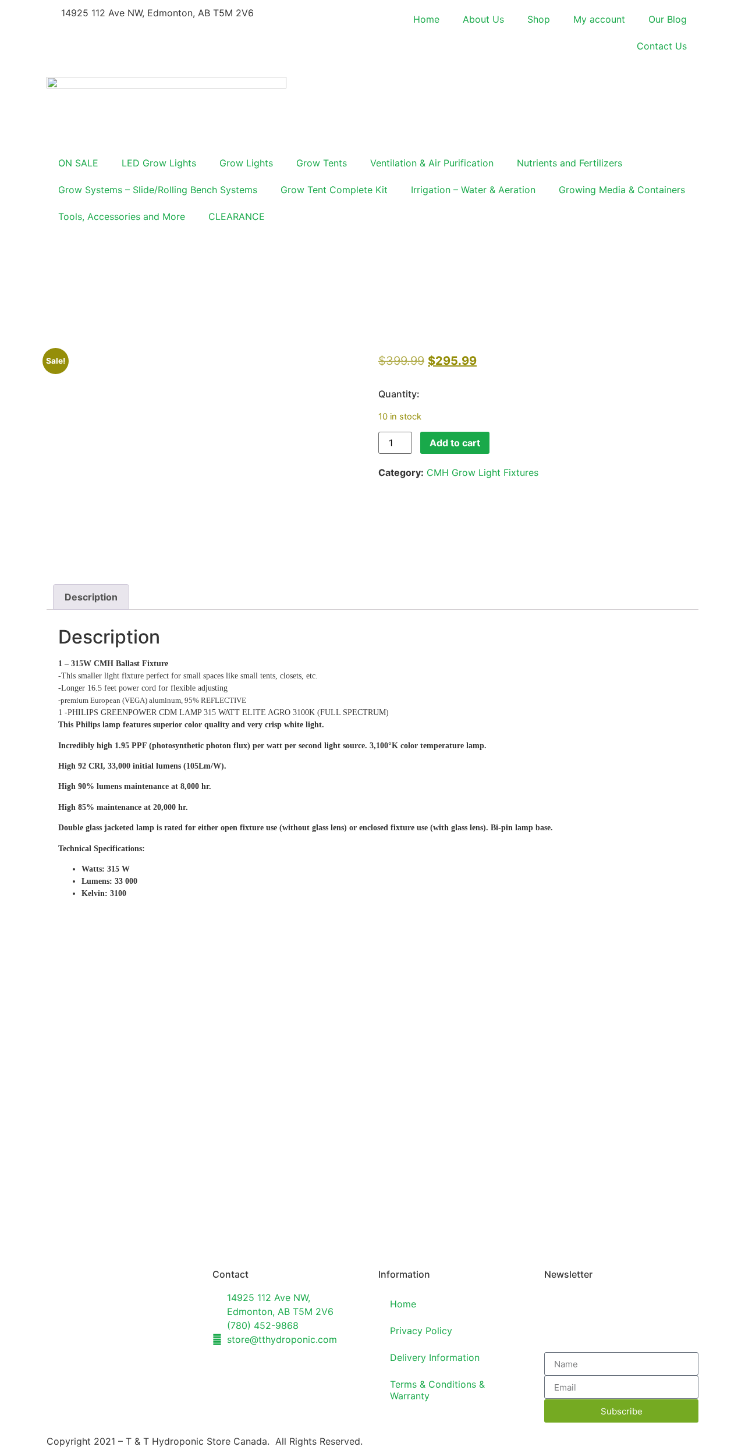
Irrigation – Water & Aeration (473, 189)
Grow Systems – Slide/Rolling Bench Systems (157, 189)
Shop (538, 19)
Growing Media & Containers (622, 189)
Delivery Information (435, 1357)
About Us (483, 19)
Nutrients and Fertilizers (569, 163)
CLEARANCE (236, 216)
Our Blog (667, 19)
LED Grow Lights (159, 163)
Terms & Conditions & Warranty (437, 1390)
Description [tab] (91, 597)
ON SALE (78, 163)
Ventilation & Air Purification (432, 163)
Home (426, 19)
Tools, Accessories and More (121, 216)
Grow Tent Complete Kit (334, 189)
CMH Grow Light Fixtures (482, 472)
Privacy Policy (421, 1330)
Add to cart (455, 443)
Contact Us (662, 46)
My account (599, 19)
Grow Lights (246, 163)
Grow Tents (321, 163)
